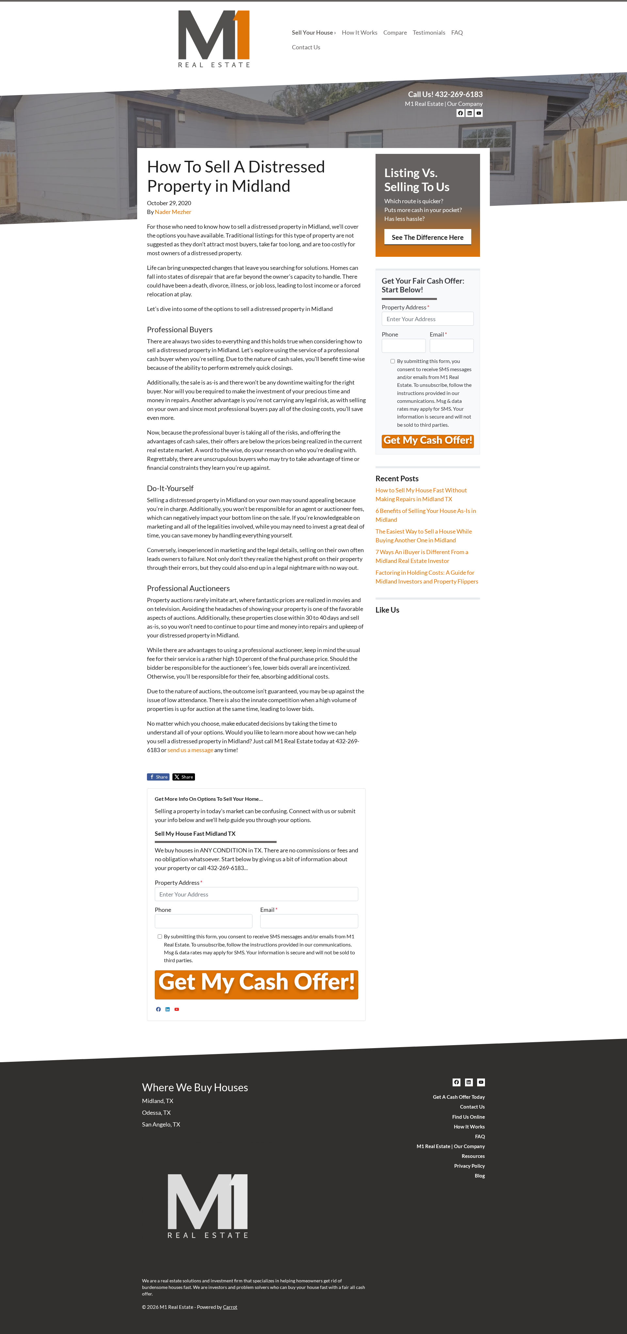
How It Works (360, 32)
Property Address (178, 882)
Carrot (230, 1307)
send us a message (190, 749)
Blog (480, 1175)
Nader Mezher (173, 211)
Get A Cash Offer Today (459, 1097)
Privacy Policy (469, 1166)
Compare (395, 32)
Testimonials (429, 32)
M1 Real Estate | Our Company (444, 103)
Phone (163, 909)
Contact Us (306, 47)
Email (269, 909)
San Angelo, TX (161, 1124)
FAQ (457, 32)
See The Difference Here (428, 237)
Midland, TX (157, 1100)
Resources (473, 1156)
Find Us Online (468, 1117)
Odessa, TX (156, 1112)
